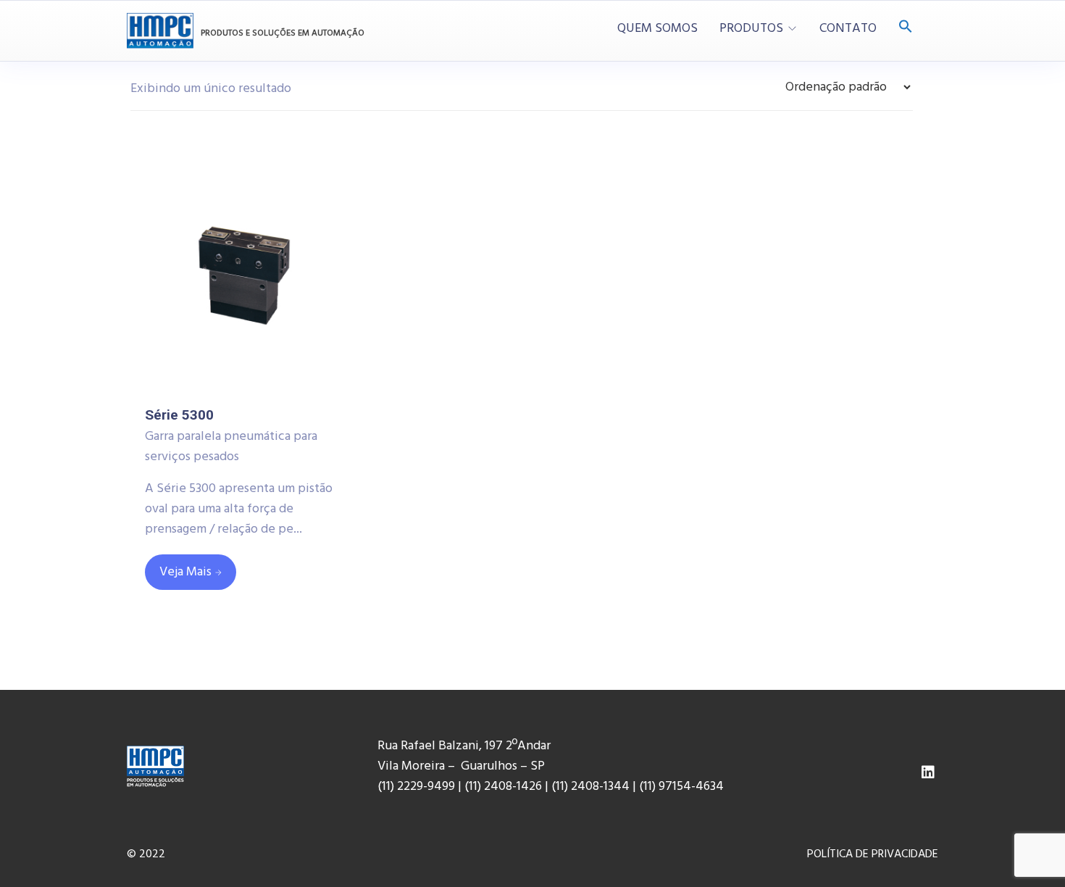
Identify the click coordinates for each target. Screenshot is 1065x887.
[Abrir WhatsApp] (1029, 843)
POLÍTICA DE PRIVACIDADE (872, 854)
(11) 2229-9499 (416, 786)
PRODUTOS (751, 29)
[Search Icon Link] (905, 28)
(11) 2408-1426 (503, 786)
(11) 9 (652, 786)
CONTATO (848, 29)
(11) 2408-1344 (591, 786)
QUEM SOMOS (657, 29)
